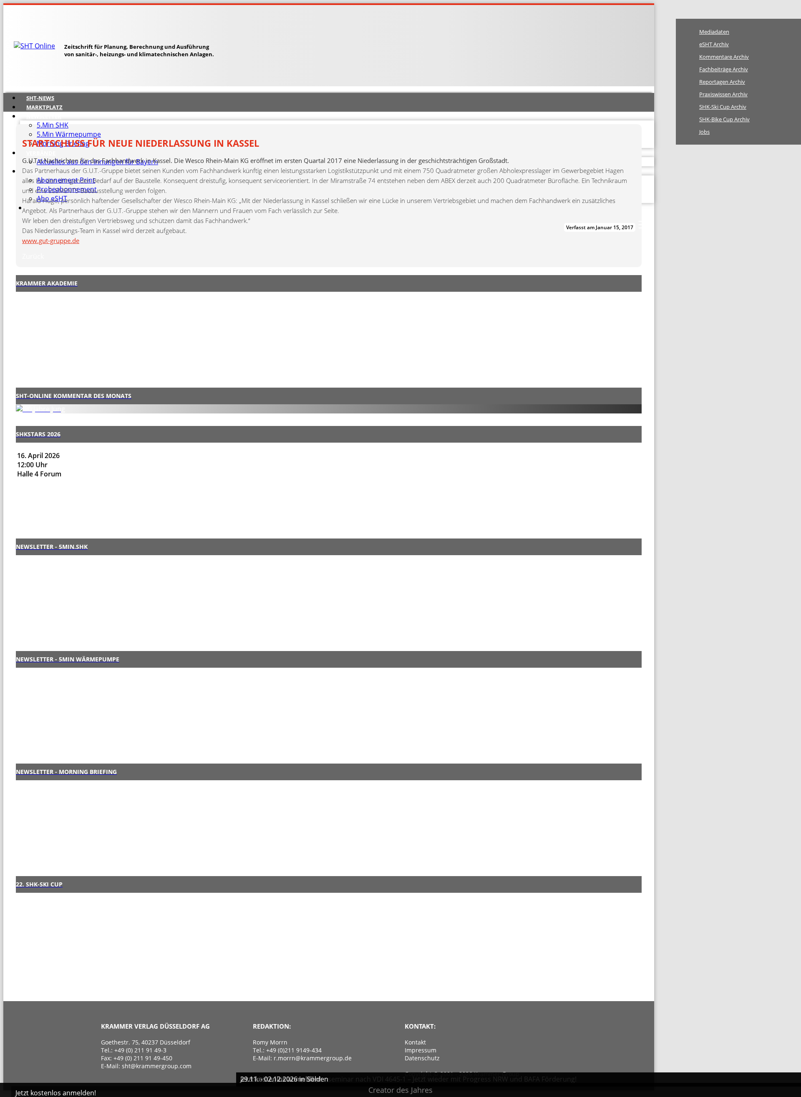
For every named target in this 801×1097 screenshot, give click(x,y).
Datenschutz (422, 1058)
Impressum (420, 1050)
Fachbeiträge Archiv (723, 69)
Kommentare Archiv (724, 56)
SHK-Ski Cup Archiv (722, 106)
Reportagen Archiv (722, 81)
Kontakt (415, 1042)
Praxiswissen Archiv (723, 94)
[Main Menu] (643, 225)
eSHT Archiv (714, 44)
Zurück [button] (33, 256)
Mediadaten (714, 31)
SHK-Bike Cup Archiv (724, 119)
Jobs (704, 131)
